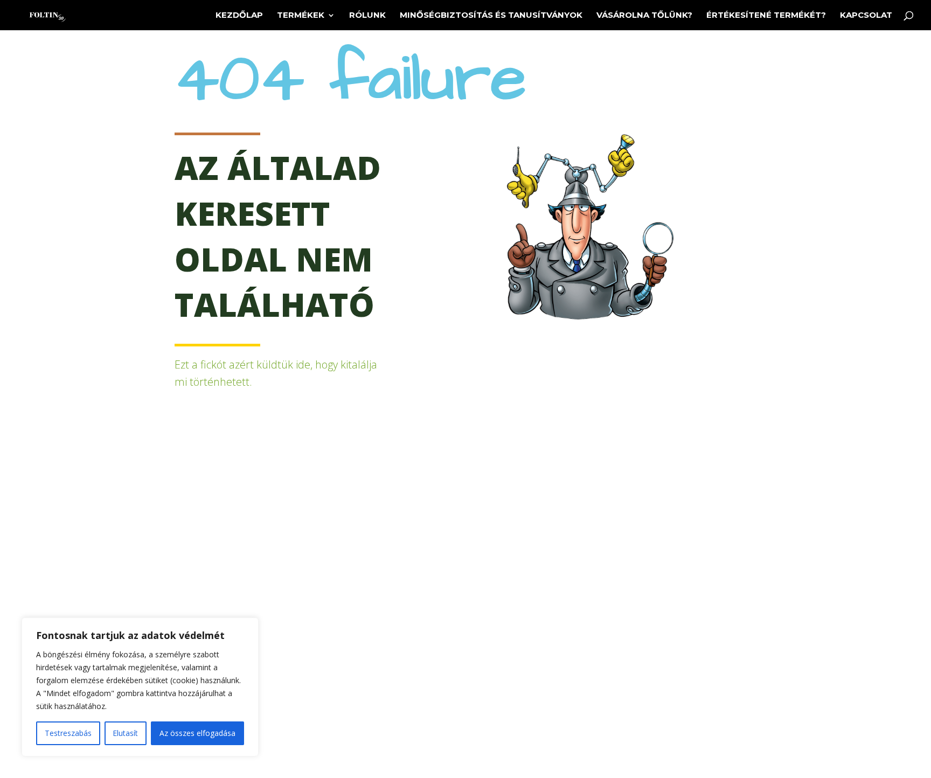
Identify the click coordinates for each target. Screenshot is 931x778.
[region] (140, 686)
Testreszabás (68, 733)
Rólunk (367, 15)
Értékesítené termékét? (766, 15)
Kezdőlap (239, 15)
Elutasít (125, 733)
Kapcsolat (866, 15)
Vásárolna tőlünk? (644, 15)
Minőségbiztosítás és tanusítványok (491, 15)
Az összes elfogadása (197, 733)
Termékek (300, 15)
